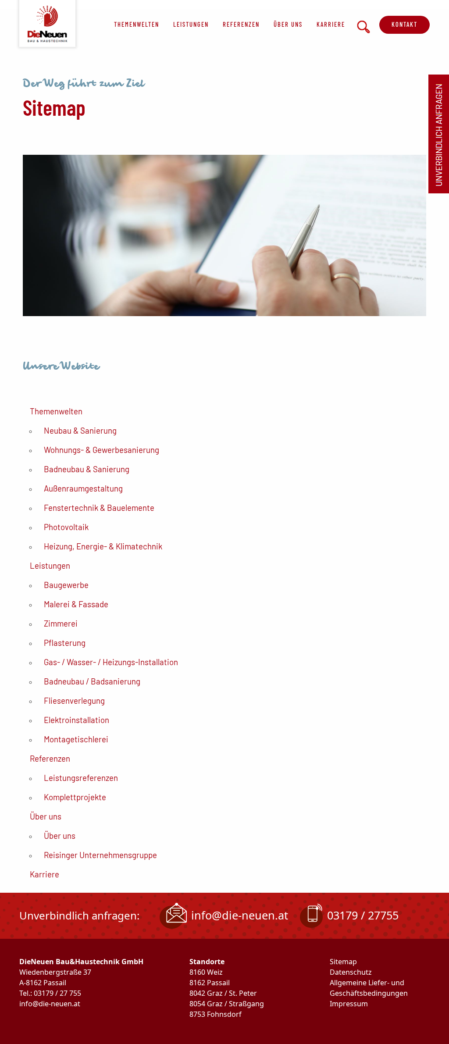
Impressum (349, 1003)
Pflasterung (65, 643)
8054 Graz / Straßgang (226, 1003)
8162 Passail (209, 982)
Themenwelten (136, 24)
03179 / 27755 (363, 915)
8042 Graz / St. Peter (223, 993)
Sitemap (343, 961)
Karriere (331, 24)
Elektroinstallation (76, 720)
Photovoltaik (66, 527)
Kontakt (404, 24)
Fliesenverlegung (74, 700)
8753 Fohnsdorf (215, 1014)
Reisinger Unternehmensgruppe (100, 855)
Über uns (288, 24)
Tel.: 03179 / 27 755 (50, 993)
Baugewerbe (66, 585)
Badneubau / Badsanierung (92, 681)
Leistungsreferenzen (81, 778)
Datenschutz (351, 972)
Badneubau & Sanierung (86, 469)
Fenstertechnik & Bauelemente (99, 507)
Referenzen (241, 24)
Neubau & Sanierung (80, 430)
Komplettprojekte (75, 797)
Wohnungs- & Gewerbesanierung (101, 450)
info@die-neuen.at (239, 915)
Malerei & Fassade (76, 604)
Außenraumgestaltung (83, 488)
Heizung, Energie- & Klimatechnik (103, 546)
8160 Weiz (206, 972)
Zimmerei (61, 623)
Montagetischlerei (76, 739)
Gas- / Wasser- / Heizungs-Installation (111, 662)
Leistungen (191, 24)
